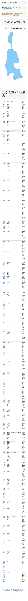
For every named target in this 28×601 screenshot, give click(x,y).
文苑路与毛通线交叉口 (4, 306)
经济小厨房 (4, 481)
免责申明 (21, 589)
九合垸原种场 (4, 363)
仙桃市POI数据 (18, 7)
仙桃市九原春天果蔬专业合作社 (4, 225)
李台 (4, 170)
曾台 (4, 200)
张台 (4, 211)
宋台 (4, 190)
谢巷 (4, 231)
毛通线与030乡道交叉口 (4, 315)
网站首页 (4, 589)
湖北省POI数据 (11, 7)
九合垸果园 (4, 243)
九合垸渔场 (4, 263)
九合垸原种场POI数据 (7, 8)
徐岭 (4, 180)
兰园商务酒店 (4, 464)
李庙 (4, 143)
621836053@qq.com (15, 596)
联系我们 (13, 589)
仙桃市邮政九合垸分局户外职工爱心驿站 (4, 565)
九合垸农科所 (4, 542)
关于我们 (8, 589)
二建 (4, 251)
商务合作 (17, 589)
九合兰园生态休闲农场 (4, 345)
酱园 (4, 153)
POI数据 (5, 7)
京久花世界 (4, 373)
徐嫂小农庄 (4, 433)
